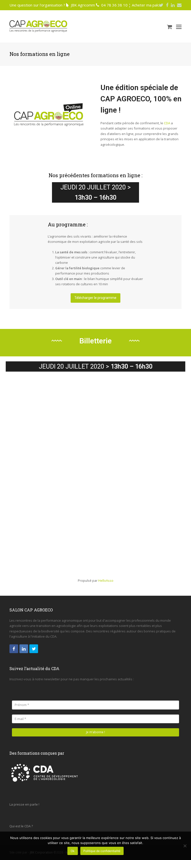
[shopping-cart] (169, 26)
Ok (73, 851)
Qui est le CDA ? (21, 826)
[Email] (179, 5)
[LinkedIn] (173, 5)
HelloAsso (105, 580)
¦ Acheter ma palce (145, 4)
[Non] (184, 845)
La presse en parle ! (24, 804)
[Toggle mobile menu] (179, 26)
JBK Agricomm (83, 4)
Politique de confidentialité (101, 851)
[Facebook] (167, 5)
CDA (167, 123)
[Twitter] (161, 5)
